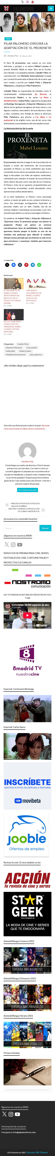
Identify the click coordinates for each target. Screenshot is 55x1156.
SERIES (8, 39)
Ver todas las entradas (27, 490)
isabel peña (10, 351)
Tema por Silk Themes (37, 1152)
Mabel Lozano (25, 351)
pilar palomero (36, 354)
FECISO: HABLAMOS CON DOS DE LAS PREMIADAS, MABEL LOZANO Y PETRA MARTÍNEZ (12, 326)
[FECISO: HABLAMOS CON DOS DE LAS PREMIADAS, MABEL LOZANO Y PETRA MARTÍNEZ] (14, 314)
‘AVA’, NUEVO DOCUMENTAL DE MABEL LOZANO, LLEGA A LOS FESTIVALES (33, 295)
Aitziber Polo (13, 56)
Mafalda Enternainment (15, 354)
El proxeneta (31, 347)
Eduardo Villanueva (14, 347)
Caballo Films (23, 344)
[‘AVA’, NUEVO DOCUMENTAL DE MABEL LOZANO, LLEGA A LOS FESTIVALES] (36, 283)
